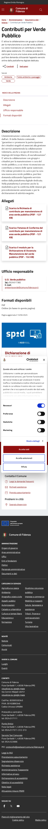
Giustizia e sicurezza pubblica (34, 590)
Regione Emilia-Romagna (14, 2)
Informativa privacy (10, 774)
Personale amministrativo (13, 569)
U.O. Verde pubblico (15, 279)
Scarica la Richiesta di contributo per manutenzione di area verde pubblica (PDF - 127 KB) (25, 212)
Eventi (4, 668)
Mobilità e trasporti (33, 600)
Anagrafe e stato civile (12, 596)
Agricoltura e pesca (10, 588)
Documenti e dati (32, 19)
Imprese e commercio (34, 596)
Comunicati (7, 645)
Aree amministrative (11, 552)
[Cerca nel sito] (41, 10)
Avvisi (4, 649)
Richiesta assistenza (11, 765)
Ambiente (6, 592)
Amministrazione (15, 19)
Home (4, 19)
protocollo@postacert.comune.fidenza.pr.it (25, 747)
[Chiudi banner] (44, 360)
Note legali (6, 786)
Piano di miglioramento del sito (16, 816)
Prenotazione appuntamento (14, 757)
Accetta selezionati (24, 458)
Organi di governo (10, 548)
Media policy (40, 820)
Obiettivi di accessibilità (12, 782)
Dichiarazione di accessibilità (14, 778)
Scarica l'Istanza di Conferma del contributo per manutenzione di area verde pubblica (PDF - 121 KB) (26, 232)
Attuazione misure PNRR (13, 791)
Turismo (28, 622)
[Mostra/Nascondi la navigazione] (3, 9)
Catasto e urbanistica (11, 609)
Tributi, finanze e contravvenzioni (32, 615)
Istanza (4, 22)
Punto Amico (7, 723)
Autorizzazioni (8, 605)
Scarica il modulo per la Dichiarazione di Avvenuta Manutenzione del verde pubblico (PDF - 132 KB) (22, 252)
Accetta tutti (24, 449)
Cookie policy (18, 820)
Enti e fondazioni (9, 560)
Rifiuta (24, 466)
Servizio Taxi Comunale (12, 735)
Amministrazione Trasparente (15, 769)
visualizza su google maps (13, 688)
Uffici (4, 556)
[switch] (41, 414)
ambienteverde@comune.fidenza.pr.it (22, 287)
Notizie (5, 640)
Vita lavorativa (31, 626)
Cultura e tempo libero (12, 613)
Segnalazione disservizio (13, 761)
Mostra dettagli (33, 441)
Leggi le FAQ (7, 752)
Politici (5, 565)
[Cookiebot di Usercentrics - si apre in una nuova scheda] (28, 360)
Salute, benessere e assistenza (34, 607)
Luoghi (5, 664)
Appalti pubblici (8, 600)
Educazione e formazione (7, 620)
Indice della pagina (11, 92)
